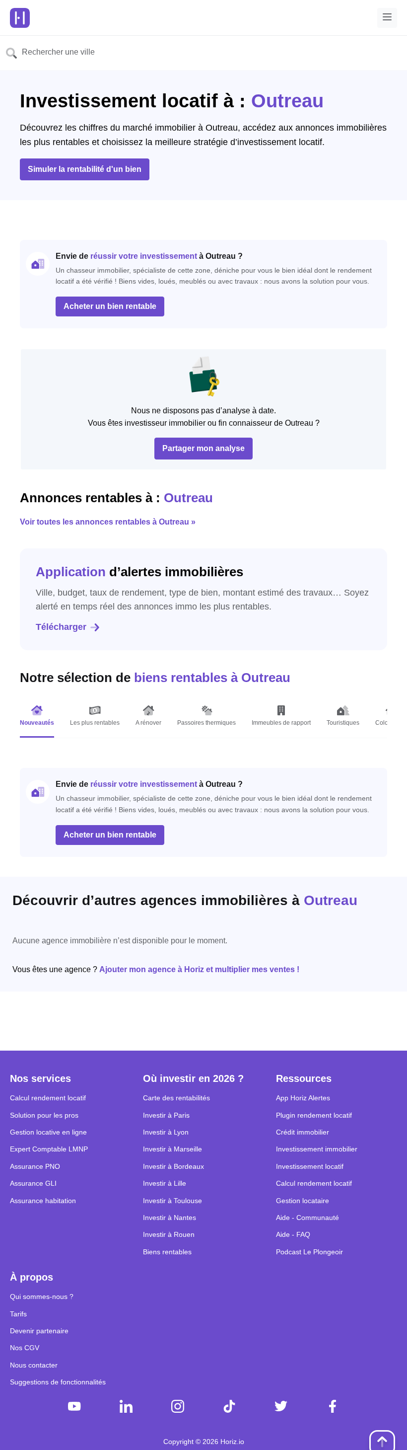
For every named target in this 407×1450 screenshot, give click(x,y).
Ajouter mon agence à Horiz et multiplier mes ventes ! (199, 969)
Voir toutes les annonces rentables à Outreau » (108, 522)
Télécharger (61, 627)
